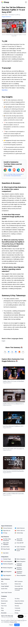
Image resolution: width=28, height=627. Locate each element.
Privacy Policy (13, 622)
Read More (5, 90)
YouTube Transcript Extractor (13, 175)
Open (20, 616)
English (3, 341)
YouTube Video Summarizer (15, 174)
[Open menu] (25, 2)
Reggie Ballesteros (6, 16)
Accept (17, 624)
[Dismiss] (25, 616)
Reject (11, 624)
